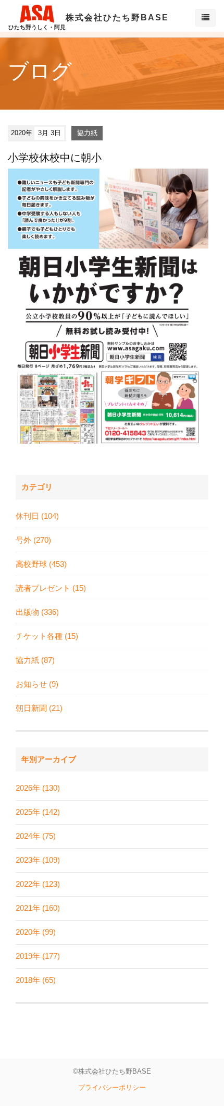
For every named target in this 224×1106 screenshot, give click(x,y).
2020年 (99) (36, 931)
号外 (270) (33, 540)
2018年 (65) (36, 980)
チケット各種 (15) (47, 636)
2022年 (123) (38, 883)
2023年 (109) (38, 859)
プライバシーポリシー (112, 1087)
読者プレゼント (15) (51, 588)
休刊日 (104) (37, 516)
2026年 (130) (38, 787)
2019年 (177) (38, 956)
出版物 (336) (37, 612)
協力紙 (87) (35, 660)
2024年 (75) (36, 835)
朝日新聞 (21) (39, 708)
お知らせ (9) (37, 684)
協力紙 (87, 133)
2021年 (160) (38, 907)
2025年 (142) (38, 811)
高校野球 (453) (41, 564)
